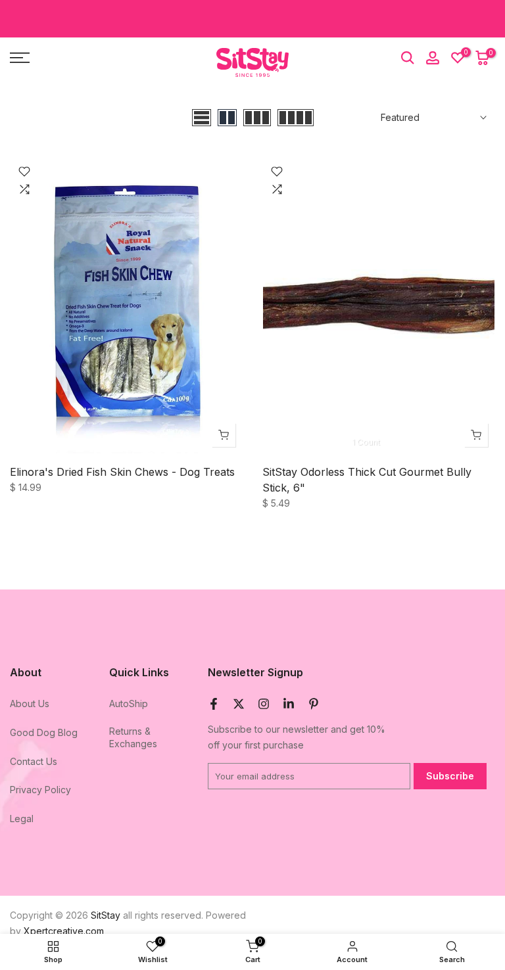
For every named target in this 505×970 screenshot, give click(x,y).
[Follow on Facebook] (214, 704)
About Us (29, 703)
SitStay (105, 915)
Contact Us (33, 761)
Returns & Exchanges (133, 738)
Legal (22, 818)
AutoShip (128, 703)
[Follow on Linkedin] (289, 704)
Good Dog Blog (44, 732)
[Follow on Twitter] (239, 704)
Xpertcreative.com (64, 930)
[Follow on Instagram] (264, 704)
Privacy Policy (40, 789)
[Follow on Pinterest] (314, 704)
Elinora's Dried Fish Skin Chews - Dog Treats (122, 471)
